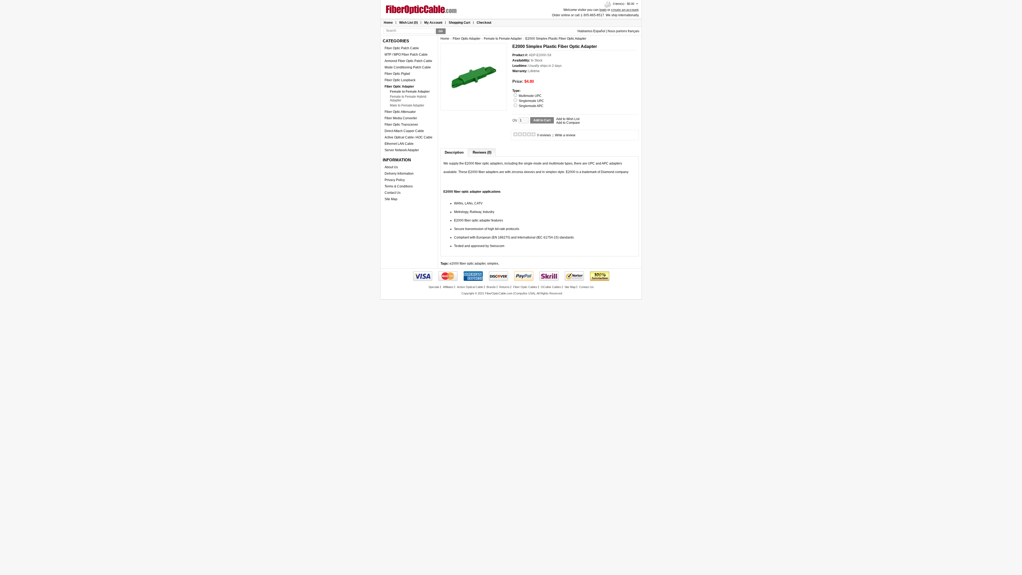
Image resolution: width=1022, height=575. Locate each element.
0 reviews (544, 135)
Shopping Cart (459, 22)
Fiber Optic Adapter (399, 86)
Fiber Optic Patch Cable (402, 48)
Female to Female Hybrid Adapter (408, 98)
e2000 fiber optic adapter (467, 263)
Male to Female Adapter (407, 105)
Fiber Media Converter (401, 118)
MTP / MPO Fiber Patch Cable (406, 54)
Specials (433, 287)
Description (454, 152)
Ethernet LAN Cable (399, 144)
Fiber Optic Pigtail (397, 74)
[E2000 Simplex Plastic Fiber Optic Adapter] (473, 106)
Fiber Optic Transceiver (401, 124)
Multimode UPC (530, 96)
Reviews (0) (482, 152)
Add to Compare (568, 123)
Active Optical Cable (470, 287)
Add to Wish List (567, 119)
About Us (391, 167)
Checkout (484, 22)
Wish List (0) (408, 22)
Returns (504, 287)
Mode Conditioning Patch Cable (408, 67)
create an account (624, 10)
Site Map (391, 199)
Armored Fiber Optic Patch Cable (408, 61)
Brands (491, 287)
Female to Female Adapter (410, 91)
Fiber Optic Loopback (400, 80)
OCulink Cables (551, 287)
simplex (492, 263)
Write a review (565, 135)
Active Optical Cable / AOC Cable (408, 137)
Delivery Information (399, 173)
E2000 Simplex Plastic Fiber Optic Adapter (555, 38)
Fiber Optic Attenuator (400, 112)
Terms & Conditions (399, 186)
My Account (433, 22)
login (603, 10)
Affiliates (448, 287)
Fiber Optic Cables (525, 287)
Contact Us (393, 193)
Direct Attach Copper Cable (404, 131)
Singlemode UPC (531, 101)
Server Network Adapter (402, 150)
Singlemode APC (531, 106)
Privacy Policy (395, 180)
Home (388, 22)
